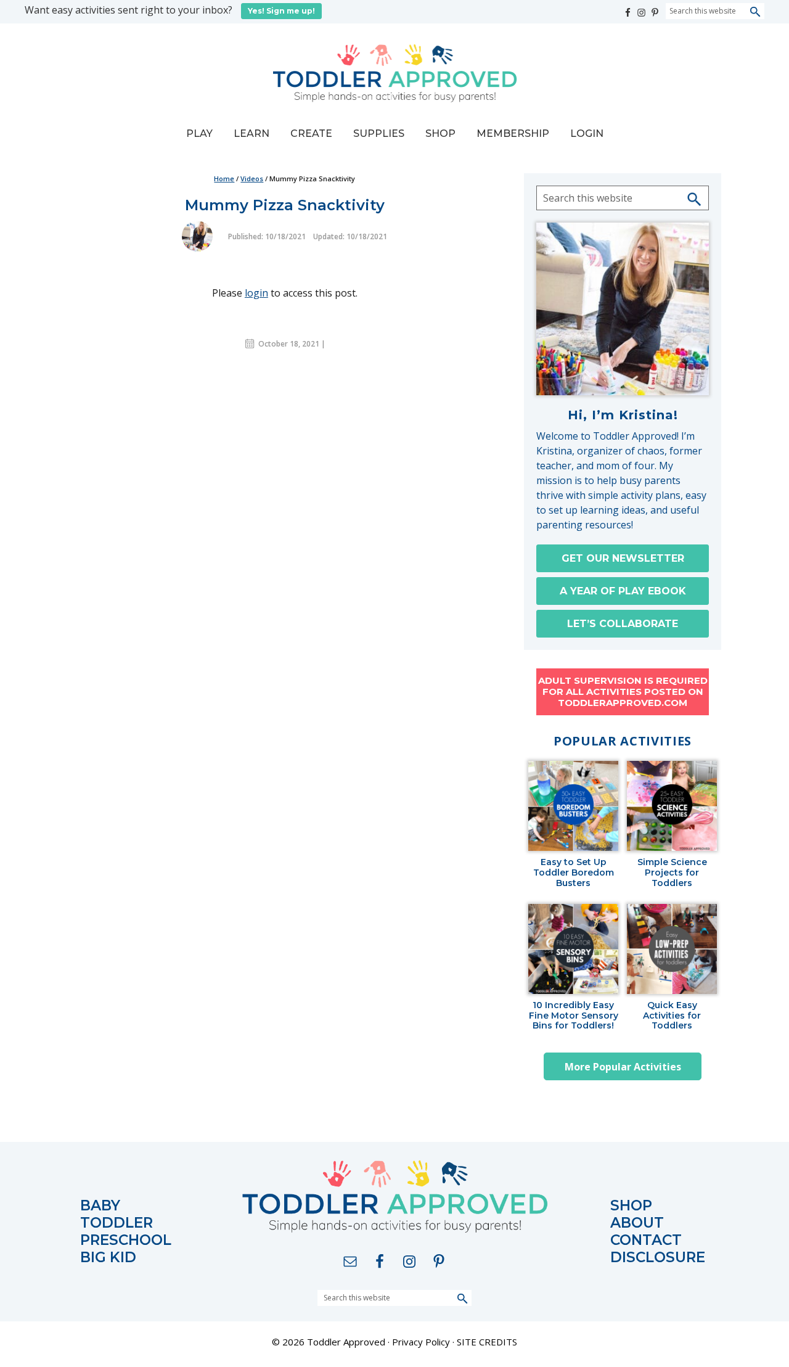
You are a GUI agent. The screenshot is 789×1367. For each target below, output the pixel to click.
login (256, 293)
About (637, 1223)
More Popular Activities (623, 1066)
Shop (631, 1205)
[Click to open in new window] (629, 9)
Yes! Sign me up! (281, 10)
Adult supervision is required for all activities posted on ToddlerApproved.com (623, 691)
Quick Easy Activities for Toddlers (672, 1015)
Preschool (125, 1240)
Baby (100, 1205)
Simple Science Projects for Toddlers (672, 872)
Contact (646, 1240)
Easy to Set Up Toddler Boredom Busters (573, 872)
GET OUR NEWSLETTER (623, 558)
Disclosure (657, 1257)
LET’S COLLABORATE (622, 624)
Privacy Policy (421, 1342)
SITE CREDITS (487, 1342)
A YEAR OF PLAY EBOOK (623, 591)
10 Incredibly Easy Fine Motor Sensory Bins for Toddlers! (573, 1015)
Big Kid (108, 1257)
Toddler (116, 1223)
